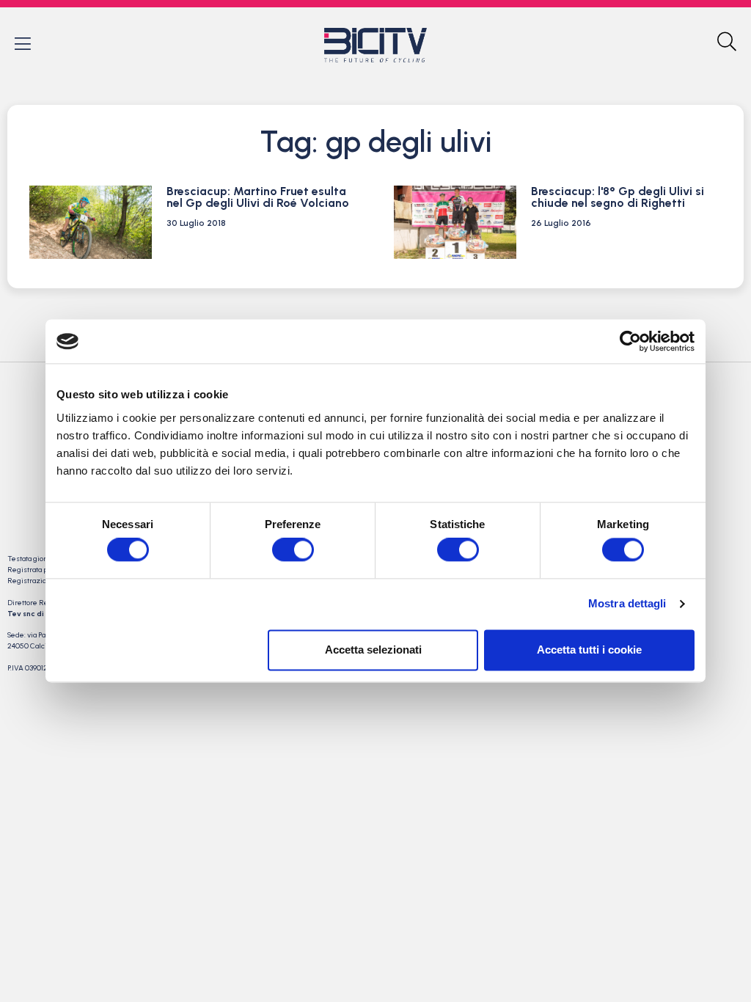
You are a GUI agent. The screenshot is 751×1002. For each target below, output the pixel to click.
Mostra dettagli (627, 604)
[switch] (293, 550)
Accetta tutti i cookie (589, 649)
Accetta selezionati (373, 649)
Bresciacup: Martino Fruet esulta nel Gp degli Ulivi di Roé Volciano (257, 197)
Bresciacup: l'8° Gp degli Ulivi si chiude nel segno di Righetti (617, 197)
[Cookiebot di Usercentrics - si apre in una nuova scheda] (630, 341)
